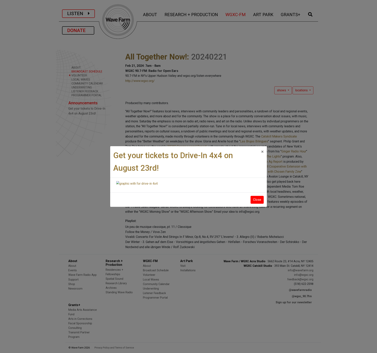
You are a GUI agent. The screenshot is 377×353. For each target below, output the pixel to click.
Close (257, 200)
